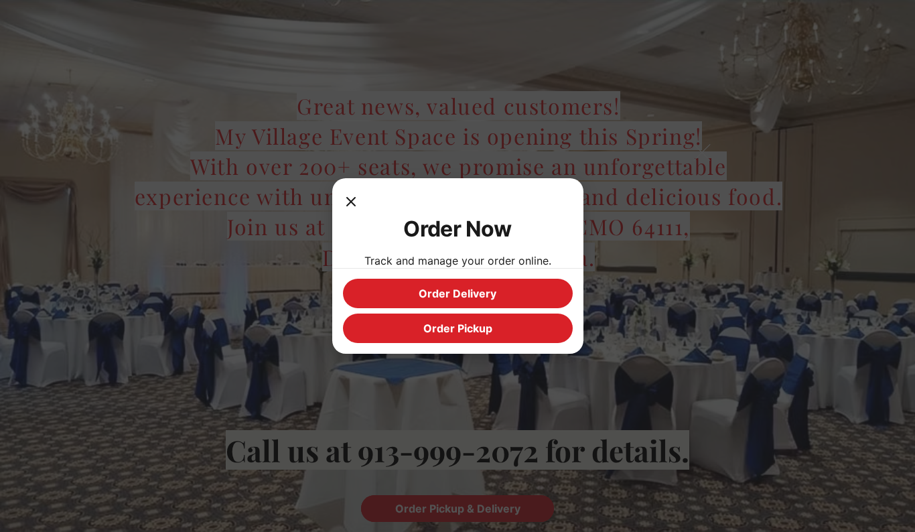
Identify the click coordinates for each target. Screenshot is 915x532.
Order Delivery (457, 293)
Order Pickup (457, 328)
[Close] (351, 202)
